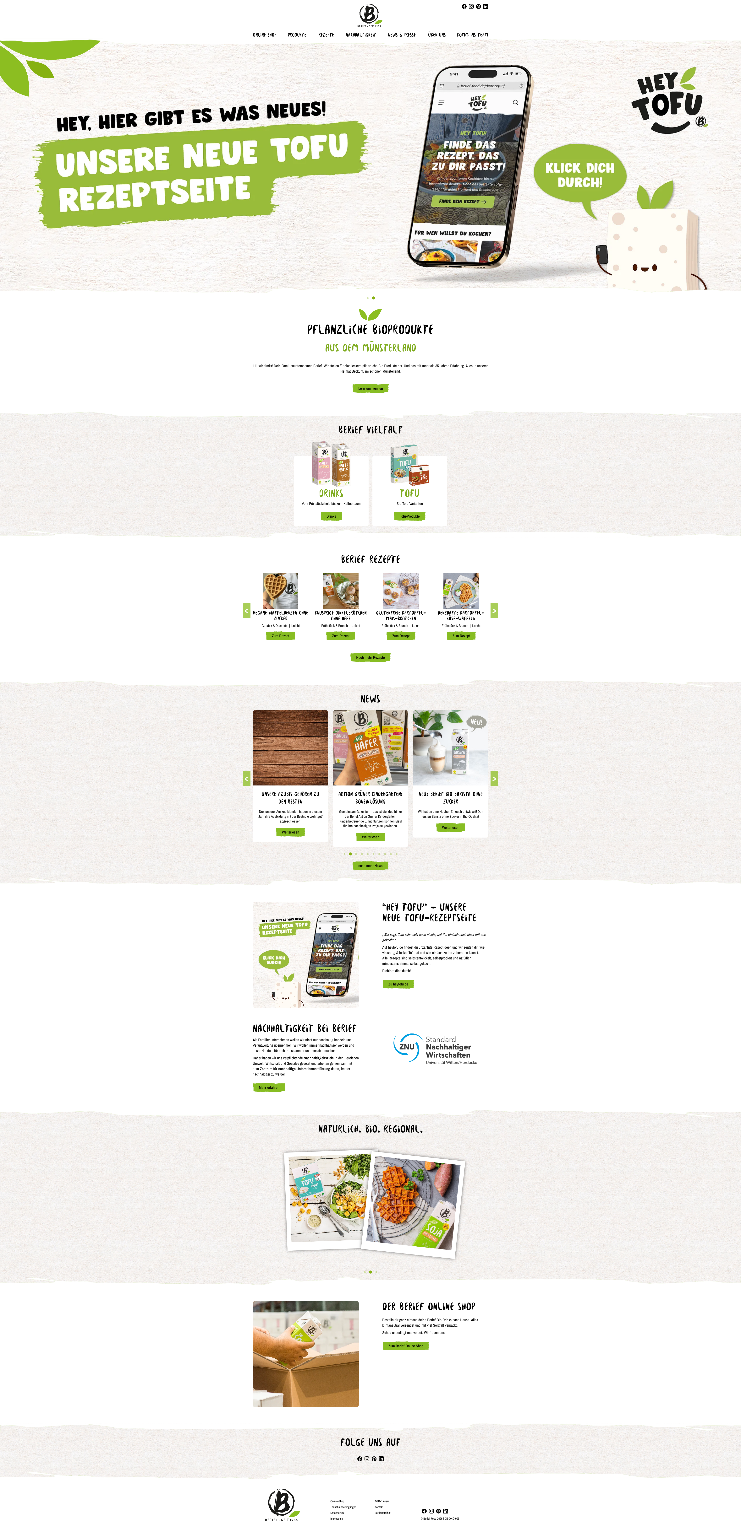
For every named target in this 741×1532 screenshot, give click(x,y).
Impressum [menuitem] (336, 1518)
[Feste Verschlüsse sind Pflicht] (370, 747)
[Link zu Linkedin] (485, 6)
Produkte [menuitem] (297, 35)
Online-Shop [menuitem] (337, 1501)
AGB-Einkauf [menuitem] (382, 1501)
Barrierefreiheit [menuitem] (383, 1513)
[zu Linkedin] (445, 1511)
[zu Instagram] (431, 1511)
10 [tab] (396, 854)
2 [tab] (373, 298)
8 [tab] (385, 854)
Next (494, 610)
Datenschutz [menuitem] (337, 1513)
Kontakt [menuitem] (379, 1507)
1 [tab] (368, 298)
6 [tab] (373, 854)
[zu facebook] (424, 1511)
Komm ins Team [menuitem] (472, 35)
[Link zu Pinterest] (478, 6)
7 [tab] (379, 854)
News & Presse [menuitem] (402, 35)
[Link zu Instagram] (471, 6)
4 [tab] (362, 854)
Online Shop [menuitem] (264, 35)
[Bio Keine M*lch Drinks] (450, 747)
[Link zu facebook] (464, 6)
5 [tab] (368, 854)
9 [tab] (391, 854)
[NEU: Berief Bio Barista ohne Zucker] (290, 747)
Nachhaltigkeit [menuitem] (361, 35)
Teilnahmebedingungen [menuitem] (343, 1507)
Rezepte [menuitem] (326, 35)
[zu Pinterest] (438, 1511)
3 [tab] (356, 854)
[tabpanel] (370, 166)
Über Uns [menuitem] (437, 35)
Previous (246, 610)
